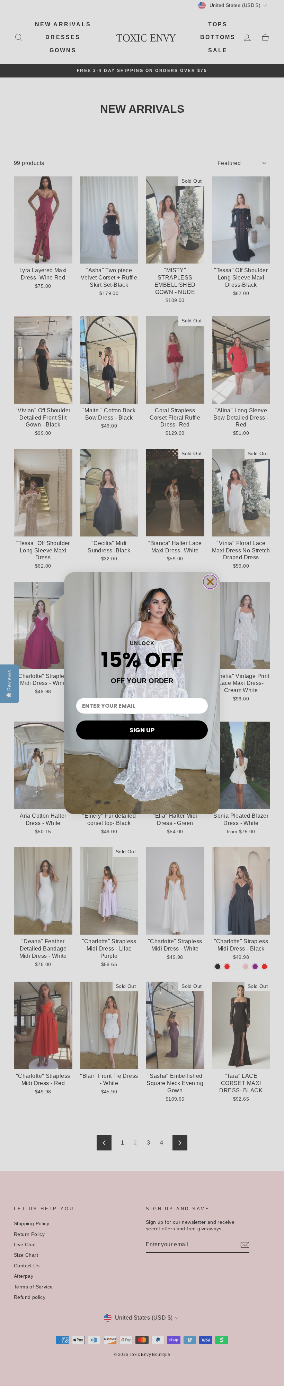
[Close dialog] (210, 582)
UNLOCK (142, 643)
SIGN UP (142, 730)
